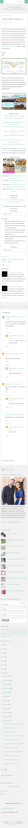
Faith (16, 629)
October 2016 (7, 684)
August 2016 (6, 692)
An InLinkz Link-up (5, 257)
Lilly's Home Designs (10, 353)
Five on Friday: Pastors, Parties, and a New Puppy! (14, 724)
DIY (14, 629)
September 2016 (7, 688)
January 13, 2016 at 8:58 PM (17, 414)
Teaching (25, 634)
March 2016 (6, 712)
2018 (4, 665)
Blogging (11, 629)
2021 (4, 653)
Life (15, 632)
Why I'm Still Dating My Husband (13, 552)
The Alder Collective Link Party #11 (11, 759)
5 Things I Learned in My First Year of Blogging (16, 578)
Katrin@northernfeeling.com (11, 316)
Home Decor (9, 632)
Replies (8, 332)
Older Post (25, 307)
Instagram (18, 118)
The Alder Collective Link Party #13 (11, 740)
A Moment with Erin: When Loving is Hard (12, 755)
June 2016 (6, 700)
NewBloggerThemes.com (14, 824)
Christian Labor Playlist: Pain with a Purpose (15, 591)
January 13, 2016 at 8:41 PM (15, 384)
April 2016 (6, 708)
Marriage (19, 632)
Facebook (5, 118)
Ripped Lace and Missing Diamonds (9, 46)
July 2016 (6, 696)
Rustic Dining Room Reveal (9, 732)
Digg (11, 262)
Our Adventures (11, 634)
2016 (4, 673)
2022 (4, 649)
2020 (4, 657)
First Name (4, 609)
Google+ (22, 259)
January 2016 (6, 720)
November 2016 (7, 680)
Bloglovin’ (23, 135)
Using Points (9, 636)
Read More (4, 283)
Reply (6, 328)
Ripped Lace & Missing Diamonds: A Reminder (13, 751)
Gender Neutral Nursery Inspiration (13, 584)
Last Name (4, 614)
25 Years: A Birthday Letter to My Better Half (15, 571)
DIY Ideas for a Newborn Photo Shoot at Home (16, 559)
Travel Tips (4, 636)
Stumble (5, 262)
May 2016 (6, 704)
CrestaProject (12, 823)
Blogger (21, 803)
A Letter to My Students (11, 533)
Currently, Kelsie (14, 7)
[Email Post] (3, 264)
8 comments (5, 23)
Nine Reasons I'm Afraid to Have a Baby (14, 546)
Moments (25, 632)
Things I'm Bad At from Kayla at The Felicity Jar (14, 116)
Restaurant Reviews (19, 634)
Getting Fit (3, 632)
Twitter (13, 118)
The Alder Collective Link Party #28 (15, 272)
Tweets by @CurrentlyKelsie (14, 786)
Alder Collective (6, 15)
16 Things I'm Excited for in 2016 (10, 763)
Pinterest (10, 118)
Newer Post (3, 307)
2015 (4, 769)
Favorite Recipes (24, 629)
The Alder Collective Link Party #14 (11, 728)
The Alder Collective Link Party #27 (15, 286)
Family (19, 629)
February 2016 (7, 716)
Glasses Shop (8, 414)
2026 (4, 645)
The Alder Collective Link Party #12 (12, 19)
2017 (4, 669)
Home (14, 307)
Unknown (7, 384)
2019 (4, 661)
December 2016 (7, 676)
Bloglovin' (23, 118)
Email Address (13, 604)
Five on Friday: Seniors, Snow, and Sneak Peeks (13, 736)
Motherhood (4, 634)
